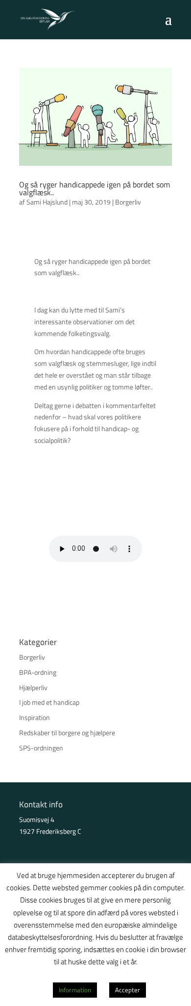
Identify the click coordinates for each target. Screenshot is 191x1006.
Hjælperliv (33, 687)
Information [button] (75, 990)
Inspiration (34, 717)
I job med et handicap (49, 702)
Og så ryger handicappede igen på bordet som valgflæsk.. (94, 188)
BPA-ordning (37, 672)
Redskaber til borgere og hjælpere (67, 732)
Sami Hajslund (47, 202)
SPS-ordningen (41, 748)
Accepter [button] (127, 990)
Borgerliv (128, 202)
